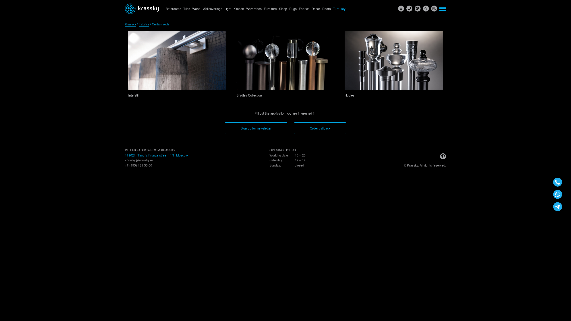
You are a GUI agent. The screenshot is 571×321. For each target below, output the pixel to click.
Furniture (270, 8)
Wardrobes (254, 8)
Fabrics (304, 8)
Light (227, 8)
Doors (326, 8)
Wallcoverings (212, 8)
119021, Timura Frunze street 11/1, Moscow (156, 155)
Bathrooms (173, 8)
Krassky (130, 24)
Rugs (293, 8)
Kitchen (239, 8)
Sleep (283, 8)
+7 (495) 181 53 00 (138, 165)
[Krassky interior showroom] (142, 8)
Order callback (320, 128)
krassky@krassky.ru (139, 160)
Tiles (186, 8)
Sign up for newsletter (256, 128)
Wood (196, 8)
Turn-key (339, 8)
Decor (316, 8)
